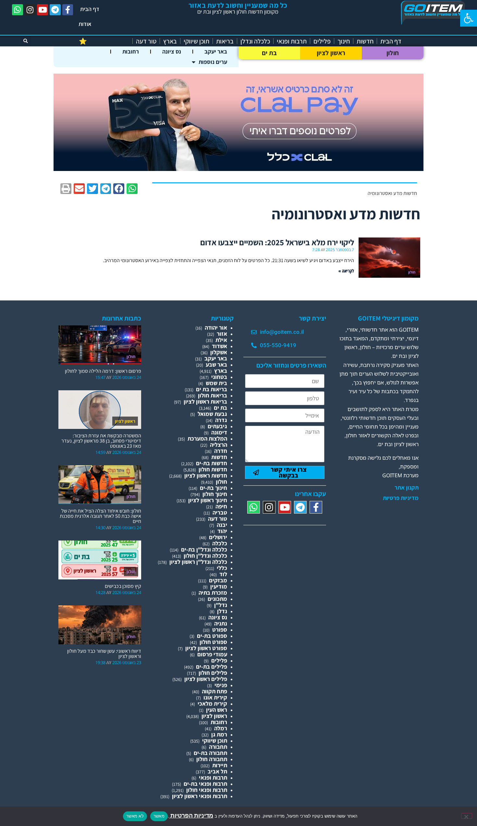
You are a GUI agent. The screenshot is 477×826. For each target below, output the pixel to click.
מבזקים (218, 580)
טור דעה (146, 41)
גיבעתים (217, 426)
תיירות (219, 765)
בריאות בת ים (211, 389)
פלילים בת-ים (211, 666)
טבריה (220, 512)
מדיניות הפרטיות (191, 815)
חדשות (365, 41)
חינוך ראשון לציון (207, 500)
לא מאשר (135, 816)
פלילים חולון (213, 672)
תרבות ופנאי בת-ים (205, 783)
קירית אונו (215, 697)
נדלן (222, 611)
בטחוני (219, 377)
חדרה (220, 451)
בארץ (170, 41)
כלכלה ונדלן (255, 41)
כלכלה (219, 543)
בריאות (225, 41)
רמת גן (219, 734)
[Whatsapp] (17, 9)
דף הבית (89, 9)
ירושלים (218, 537)
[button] (468, 18)
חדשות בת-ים (211, 463)
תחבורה (218, 746)
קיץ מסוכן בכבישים (123, 586)
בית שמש (216, 383)
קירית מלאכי (212, 703)
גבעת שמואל (212, 414)
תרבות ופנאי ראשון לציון (199, 796)
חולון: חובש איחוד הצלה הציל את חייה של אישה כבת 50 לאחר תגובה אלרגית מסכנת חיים (100, 516)
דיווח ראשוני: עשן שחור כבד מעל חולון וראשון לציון (104, 654)
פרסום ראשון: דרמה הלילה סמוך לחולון (103, 371)
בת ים (269, 53)
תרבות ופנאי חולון (206, 790)
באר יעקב (215, 51)
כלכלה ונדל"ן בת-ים (204, 549)
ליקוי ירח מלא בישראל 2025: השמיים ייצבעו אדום (277, 242)
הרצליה (218, 444)
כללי (222, 568)
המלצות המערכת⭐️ (104, 41)
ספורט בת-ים (212, 635)
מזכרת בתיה (213, 592)
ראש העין (216, 709)
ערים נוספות (213, 62)
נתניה (220, 623)
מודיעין (218, 586)
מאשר (159, 816)
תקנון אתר (407, 488)
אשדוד (219, 346)
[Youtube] (42, 9)
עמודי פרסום (212, 654)
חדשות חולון (213, 469)
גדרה (221, 420)
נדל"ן (220, 605)
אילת (221, 340)
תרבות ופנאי (292, 41)
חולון (392, 53)
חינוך (343, 41)
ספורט (219, 629)
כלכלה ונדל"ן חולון (205, 555)
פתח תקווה (214, 691)
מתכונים (217, 598)
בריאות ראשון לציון (205, 401)
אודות (85, 24)
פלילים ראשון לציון (205, 679)
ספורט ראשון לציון (206, 648)
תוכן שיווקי (196, 41)
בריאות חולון (212, 395)
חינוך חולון (214, 494)
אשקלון (218, 352)
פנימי (220, 685)
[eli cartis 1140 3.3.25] (238, 169)
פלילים (322, 41)
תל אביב (217, 771)
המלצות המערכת (207, 438)
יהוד (222, 531)
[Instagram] (30, 9)
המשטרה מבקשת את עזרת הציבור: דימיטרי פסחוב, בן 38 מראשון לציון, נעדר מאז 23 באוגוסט (101, 440)
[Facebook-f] (67, 9)
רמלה (220, 728)
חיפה (221, 506)
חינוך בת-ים (213, 488)
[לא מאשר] (466, 816)
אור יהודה (216, 327)
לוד (223, 574)
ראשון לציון (331, 53)
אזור (222, 333)
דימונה (219, 432)
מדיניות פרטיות (401, 498)
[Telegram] (55, 9)
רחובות (130, 51)
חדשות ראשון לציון (205, 475)
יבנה (222, 524)
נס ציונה (171, 51)
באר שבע (216, 364)
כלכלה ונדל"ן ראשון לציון (198, 561)
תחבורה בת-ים (210, 753)
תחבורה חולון (211, 759)
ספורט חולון (213, 642)
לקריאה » (346, 271)
